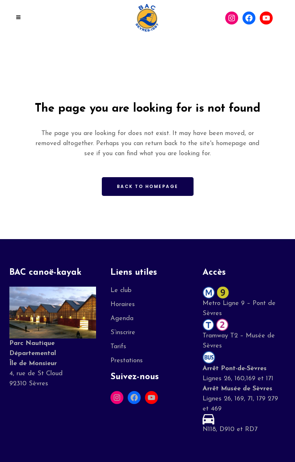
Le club (120, 290)
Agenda (121, 318)
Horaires (122, 304)
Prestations (126, 361)
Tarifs (118, 347)
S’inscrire (122, 332)
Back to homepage (147, 186)
